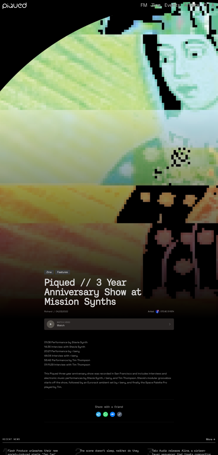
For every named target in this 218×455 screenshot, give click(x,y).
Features (62, 272)
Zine (156, 5)
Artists (191, 5)
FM (144, 5)
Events (172, 5)
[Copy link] (119, 414)
